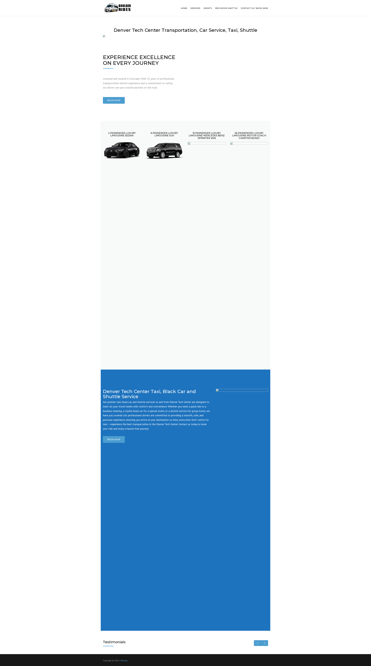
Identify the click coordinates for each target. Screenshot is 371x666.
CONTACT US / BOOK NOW (254, 8)
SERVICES (195, 8)
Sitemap (124, 660)
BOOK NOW (113, 100)
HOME (184, 8)
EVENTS (208, 8)
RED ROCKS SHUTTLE (226, 8)
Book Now (113, 439)
